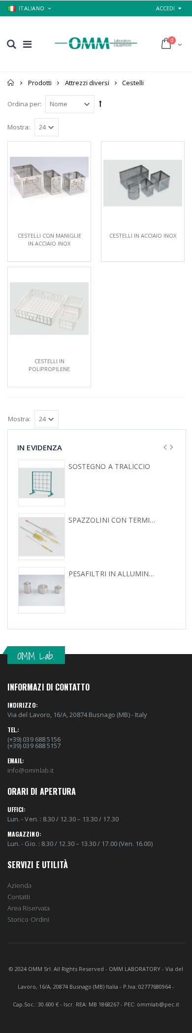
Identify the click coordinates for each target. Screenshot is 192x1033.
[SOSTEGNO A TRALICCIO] (41, 483)
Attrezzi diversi (87, 82)
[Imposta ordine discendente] (100, 103)
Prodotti (40, 82)
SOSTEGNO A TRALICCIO (109, 466)
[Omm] (96, 43)
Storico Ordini (28, 919)
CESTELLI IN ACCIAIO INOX (142, 235)
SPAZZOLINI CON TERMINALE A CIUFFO (112, 520)
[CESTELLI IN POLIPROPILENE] (49, 308)
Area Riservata (28, 908)
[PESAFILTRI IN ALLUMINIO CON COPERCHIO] (41, 590)
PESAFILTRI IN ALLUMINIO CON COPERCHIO (112, 573)
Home (11, 82)
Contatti (19, 896)
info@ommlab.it (30, 770)
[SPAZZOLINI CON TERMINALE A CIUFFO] (41, 536)
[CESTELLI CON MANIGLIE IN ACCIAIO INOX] (49, 183)
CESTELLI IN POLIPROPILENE (49, 365)
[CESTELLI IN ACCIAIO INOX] (142, 183)
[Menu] (27, 44)
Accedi (165, 8)
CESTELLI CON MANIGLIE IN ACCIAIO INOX (49, 239)
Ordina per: (24, 103)
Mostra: (18, 127)
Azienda (19, 885)
